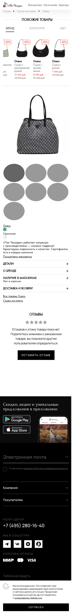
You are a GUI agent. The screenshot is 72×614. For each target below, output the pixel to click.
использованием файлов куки (28, 598)
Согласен (36, 607)
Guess (46, 11)
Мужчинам (50, 5)
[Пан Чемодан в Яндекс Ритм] (38, 544)
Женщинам (35, 5)
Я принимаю (38, 468)
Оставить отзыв (36, 355)
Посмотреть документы (17, 256)
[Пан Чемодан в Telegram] (7, 544)
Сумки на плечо (26, 11)
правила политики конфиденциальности (45, 468)
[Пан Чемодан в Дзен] (28, 544)
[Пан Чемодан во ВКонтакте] (17, 544)
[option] (21, 59)
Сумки (7, 11)
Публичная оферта (16, 576)
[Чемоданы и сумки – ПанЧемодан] (12, 5)
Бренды (64, 5)
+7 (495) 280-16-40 (24, 525)
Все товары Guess (14, 296)
